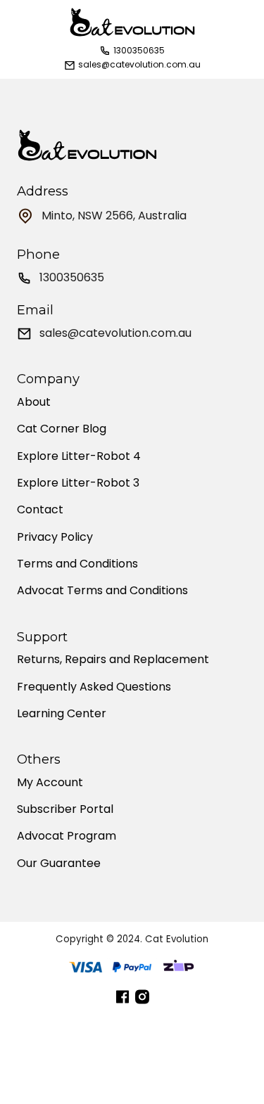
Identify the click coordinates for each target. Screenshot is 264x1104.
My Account (50, 782)
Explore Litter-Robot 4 (79, 456)
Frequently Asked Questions (94, 687)
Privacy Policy (55, 537)
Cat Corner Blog (61, 429)
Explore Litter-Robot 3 (78, 483)
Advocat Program (66, 836)
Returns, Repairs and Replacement (113, 659)
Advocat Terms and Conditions (102, 590)
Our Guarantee (59, 863)
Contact (40, 510)
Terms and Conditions (77, 564)
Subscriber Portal (65, 809)
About (34, 402)
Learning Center (61, 713)
